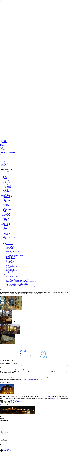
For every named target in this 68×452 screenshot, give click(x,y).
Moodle (3, 139)
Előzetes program (6, 175)
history (21, 394)
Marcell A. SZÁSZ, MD (9, 259)
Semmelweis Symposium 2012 (6, 215)
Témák (5, 275)
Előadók (5, 176)
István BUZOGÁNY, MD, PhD (10, 256)
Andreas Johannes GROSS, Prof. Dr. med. (12, 249)
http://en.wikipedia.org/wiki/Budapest (10, 402)
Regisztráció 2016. (7, 192)
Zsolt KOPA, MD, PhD (9, 273)
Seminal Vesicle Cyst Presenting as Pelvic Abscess (13, 285)
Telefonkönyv (4, 140)
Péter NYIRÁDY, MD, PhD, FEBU (11, 266)
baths (53, 398)
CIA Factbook (57, 377)
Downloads (5, 207)
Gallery (5, 226)
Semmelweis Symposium (4, 360)
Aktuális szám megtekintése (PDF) (7, 449)
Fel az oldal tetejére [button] (3, 414)
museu (47, 396)
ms (48, 396)
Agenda (5, 241)
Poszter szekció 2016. (7, 191)
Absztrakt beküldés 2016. (8, 190)
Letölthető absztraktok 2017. (8, 187)
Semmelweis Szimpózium (8, 152)
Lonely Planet (40, 379)
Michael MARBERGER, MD (10, 260)
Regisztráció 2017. (7, 184)
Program (5, 230)
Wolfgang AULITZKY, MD (10, 271)
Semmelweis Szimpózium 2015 (6, 195)
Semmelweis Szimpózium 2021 (6, 173)
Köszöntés (5, 179)
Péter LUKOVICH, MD (9, 265)
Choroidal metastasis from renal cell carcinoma (13, 277)
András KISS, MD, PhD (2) (10, 248)
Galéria (5, 274)
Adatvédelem (4, 164)
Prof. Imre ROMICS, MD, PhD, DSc (11, 267)
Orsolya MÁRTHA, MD (9, 262)
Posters (5, 211)
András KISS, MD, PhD (9, 247)
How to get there (6, 218)
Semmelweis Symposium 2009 (6, 240)
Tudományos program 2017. (8, 186)
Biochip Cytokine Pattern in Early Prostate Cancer (13, 276)
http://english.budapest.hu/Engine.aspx (15, 400)
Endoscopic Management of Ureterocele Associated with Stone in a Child (16, 280)
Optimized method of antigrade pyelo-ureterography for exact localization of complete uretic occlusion (21, 283)
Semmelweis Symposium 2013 (6, 203)
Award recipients (6, 206)
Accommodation (6, 205)
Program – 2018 (6, 180)
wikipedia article (63, 377)
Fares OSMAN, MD (9, 252)
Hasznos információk (7, 197)
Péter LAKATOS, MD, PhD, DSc (11, 264)
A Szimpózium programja (8, 196)
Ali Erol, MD (8, 245)
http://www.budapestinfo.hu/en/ (17, 401)
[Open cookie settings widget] (1, 450)
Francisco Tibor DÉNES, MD (10, 253)
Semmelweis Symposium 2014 (6, 198)
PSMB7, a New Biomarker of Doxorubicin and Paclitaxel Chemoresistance (17, 284)
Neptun (3, 138)
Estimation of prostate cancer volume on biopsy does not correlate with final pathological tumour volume (21, 281)
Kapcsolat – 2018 (6, 183)
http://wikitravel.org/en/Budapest (5, 404)
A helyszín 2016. (6, 189)
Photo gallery (6, 210)
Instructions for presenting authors (9, 209)
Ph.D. (5, 238)
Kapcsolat (3, 165)
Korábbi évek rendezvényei (6, 163)
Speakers (5, 222)
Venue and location (7, 214)
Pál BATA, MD (8, 263)
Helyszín (5, 178)
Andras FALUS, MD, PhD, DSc (11, 246)
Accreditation (6, 225)
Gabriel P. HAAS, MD (9, 254)
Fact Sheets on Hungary (23, 377)
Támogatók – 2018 (7, 182)
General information (7, 200)
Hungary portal (11, 377)
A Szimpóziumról (4, 161)
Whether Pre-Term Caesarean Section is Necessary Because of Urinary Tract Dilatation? (19, 287)
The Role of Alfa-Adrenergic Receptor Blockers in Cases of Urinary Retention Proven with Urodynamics (21, 286)
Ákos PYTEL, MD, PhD (9, 244)
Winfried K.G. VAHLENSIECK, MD (11, 270)
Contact (5, 199)
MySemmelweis (4, 142)
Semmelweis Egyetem (3, 451)
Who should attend (7, 223)
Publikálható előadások (7, 194)
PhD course (5, 220)
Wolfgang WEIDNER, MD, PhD (11, 272)
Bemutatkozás (6, 242)
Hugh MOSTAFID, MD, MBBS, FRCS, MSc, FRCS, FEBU (15, 255)
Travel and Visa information (8, 213)
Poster (5, 229)
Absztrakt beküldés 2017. (8, 185)
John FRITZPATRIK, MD (10, 257)
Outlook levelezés (4, 141)
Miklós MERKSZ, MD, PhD (10, 261)
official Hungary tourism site (29, 379)
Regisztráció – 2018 (7, 181)
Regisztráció (6, 177)
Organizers (5, 201)
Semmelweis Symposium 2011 (6, 224)
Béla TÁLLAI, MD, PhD (9, 250)
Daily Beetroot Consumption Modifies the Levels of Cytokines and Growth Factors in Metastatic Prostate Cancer (22, 278)
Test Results (6, 232)
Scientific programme (7, 212)
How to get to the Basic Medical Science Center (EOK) (12, 237)
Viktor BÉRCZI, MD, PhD (10, 269)
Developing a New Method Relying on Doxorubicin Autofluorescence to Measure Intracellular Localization (21, 279)
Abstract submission (7, 204)
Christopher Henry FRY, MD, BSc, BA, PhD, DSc (13, 251)
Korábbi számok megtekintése (6, 450)
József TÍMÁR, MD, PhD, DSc (10, 258)
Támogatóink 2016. (7, 193)
